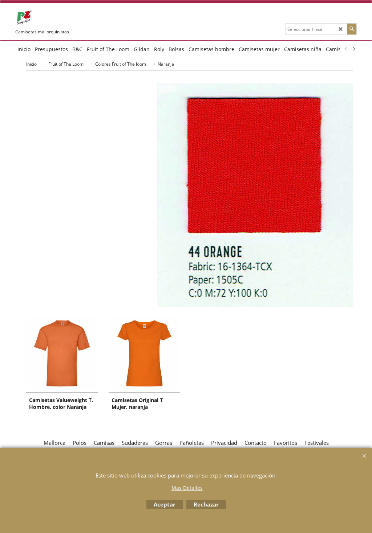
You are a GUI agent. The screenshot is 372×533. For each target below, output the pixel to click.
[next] (353, 49)
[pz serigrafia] (69, 18)
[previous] (346, 49)
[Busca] (351, 29)
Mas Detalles (187, 487)
